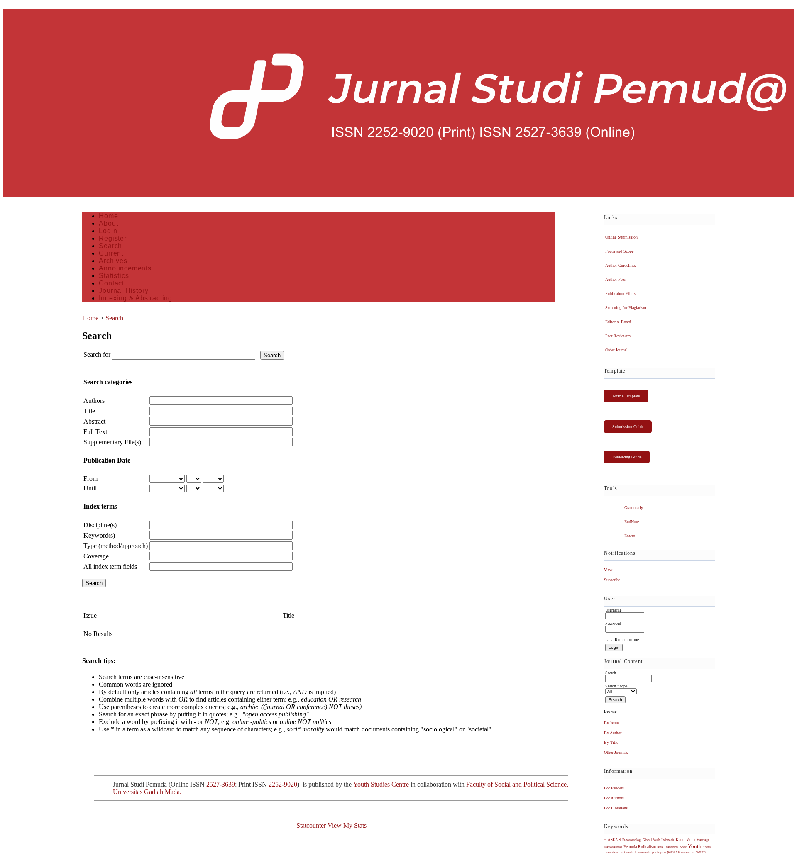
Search (110, 245)
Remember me (627, 639)
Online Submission (621, 237)
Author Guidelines (620, 265)
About (108, 223)
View (608, 570)
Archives (113, 260)
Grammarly (633, 507)
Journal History (123, 290)
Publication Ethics (620, 293)
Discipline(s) (100, 525)
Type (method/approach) (115, 545)
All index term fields (110, 566)
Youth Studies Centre (381, 784)
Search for (96, 354)
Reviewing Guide (626, 457)
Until (90, 488)
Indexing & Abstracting (135, 298)
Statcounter (311, 825)
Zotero (629, 536)
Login (108, 230)
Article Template (626, 396)
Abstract (94, 421)
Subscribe (612, 579)
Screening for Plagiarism (625, 307)
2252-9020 (283, 784)
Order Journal (616, 350)
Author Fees (615, 279)
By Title (611, 742)
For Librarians (616, 808)
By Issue (611, 723)
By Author (612, 733)
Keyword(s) (99, 535)
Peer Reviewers (618, 336)
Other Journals (616, 752)
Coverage (96, 556)
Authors (94, 400)
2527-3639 (220, 784)
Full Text (95, 431)
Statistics (114, 275)
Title (89, 410)
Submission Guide (627, 426)
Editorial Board (618, 321)
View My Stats (347, 825)
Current (111, 253)
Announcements (125, 268)
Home (108, 215)
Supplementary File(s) (112, 442)
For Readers (614, 788)
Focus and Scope (619, 251)
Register (112, 238)
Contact (111, 283)
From (90, 478)
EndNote (631, 521)
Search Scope (616, 686)
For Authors (614, 798)
